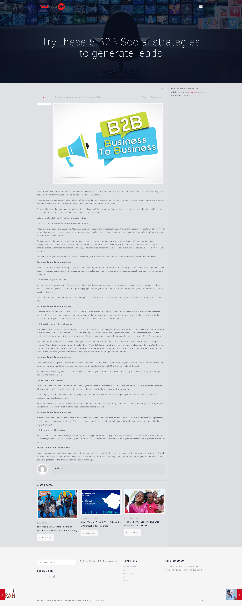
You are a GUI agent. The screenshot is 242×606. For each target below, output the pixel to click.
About (125, 581)
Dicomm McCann (129, 567)
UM (124, 570)
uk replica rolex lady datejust (116, 600)
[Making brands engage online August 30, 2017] (8, 594)
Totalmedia (76, 97)
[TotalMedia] (52, 6)
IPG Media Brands (130, 574)
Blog (125, 577)
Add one (193, 92)
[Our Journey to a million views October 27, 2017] (234, 594)
